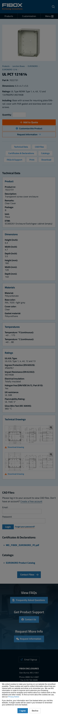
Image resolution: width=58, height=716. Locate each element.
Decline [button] (35, 710)
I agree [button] (23, 710)
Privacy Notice (13, 696)
